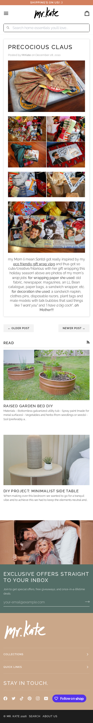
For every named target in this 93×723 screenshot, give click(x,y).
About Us (50, 716)
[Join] (86, 601)
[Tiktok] (21, 698)
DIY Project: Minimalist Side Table (41, 491)
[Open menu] (9, 13)
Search (34, 716)
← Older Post (18, 328)
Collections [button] (13, 654)
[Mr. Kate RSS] (88, 342)
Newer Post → (74, 328)
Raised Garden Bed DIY (28, 406)
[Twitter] (14, 698)
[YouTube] (46, 698)
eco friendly (22, 264)
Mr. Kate (13, 716)
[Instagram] (38, 698)
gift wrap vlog (44, 264)
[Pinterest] (30, 698)
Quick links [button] (12, 667)
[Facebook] (5, 698)
